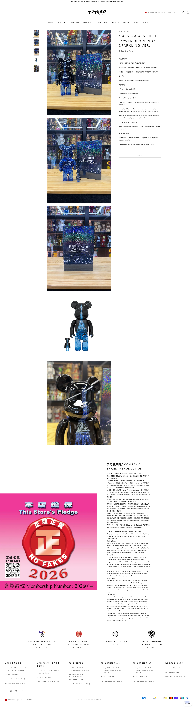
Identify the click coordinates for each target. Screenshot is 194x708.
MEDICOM (124, 32)
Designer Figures (101, 22)
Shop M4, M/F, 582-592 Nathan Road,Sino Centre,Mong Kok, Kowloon (113, 670)
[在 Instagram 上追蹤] (11, 691)
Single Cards (75, 22)
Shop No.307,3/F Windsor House (177, 668)
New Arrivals (50, 22)
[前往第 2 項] (36, 43)
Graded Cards (87, 22)
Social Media (115, 22)
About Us (126, 22)
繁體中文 (170, 12)
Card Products (62, 22)
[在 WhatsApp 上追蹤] (22, 691)
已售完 (139, 155)
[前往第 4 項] (36, 60)
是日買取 (145, 22)
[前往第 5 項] (36, 68)
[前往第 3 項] (36, 52)
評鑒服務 (135, 22)
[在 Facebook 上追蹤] (6, 691)
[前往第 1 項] (36, 34)
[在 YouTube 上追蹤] (16, 691)
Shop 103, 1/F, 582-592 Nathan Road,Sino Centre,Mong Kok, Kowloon (145, 670)
